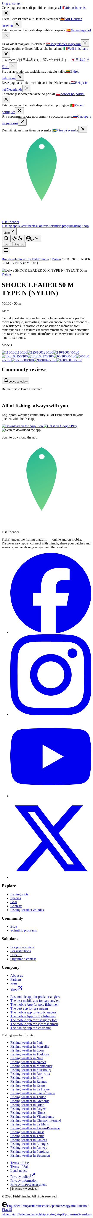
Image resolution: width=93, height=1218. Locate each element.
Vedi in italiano (75, 48)
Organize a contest (23, 959)
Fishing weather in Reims (27, 1085)
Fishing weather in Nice (26, 1058)
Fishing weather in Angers (28, 1109)
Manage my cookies (24, 1188)
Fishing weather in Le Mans (29, 1124)
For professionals (22, 947)
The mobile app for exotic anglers (33, 1012)
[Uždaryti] (20, 77)
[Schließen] (17, 24)
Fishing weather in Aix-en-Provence (35, 1128)
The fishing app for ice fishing (30, 1028)
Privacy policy (20, 1176)
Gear (23, 226)
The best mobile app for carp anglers (35, 1000)
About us (16, 975)
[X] (50, 877)
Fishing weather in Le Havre (30, 1089)
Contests (42, 226)
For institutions (20, 951)
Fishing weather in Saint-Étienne (32, 1093)
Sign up (19, 244)
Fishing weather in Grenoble (29, 1101)
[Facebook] (50, 632)
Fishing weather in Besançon (30, 1155)
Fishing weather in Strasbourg (30, 1070)
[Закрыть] (22, 122)
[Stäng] (83, 129)
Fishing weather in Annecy (28, 1147)
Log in (7, 244)
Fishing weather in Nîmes (27, 1112)
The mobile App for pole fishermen (34, 1004)
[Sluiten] (26, 88)
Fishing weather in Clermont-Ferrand (35, 1120)
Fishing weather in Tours (27, 1136)
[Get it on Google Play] (60, 426)
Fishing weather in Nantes (28, 1062)
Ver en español (78, 30)
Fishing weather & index (27, 910)
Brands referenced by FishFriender (25, 259)
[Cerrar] (6, 35)
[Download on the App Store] (23, 426)
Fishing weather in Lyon (27, 1050)
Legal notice (18, 1170)
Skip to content (12, 3)
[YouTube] (50, 796)
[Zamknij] (6, 99)
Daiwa (56, 259)
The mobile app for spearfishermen (34, 1024)
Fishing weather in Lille (26, 1077)
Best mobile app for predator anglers (35, 997)
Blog (78, 226)
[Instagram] (50, 714)
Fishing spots (11, 226)
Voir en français (72, 8)
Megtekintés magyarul (63, 44)
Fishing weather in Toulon (28, 1097)
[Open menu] (6, 250)
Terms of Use (19, 1163)
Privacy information (23, 1180)
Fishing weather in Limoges (29, 1144)
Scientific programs (61, 226)
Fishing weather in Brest (27, 1132)
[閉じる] (13, 65)
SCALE (16, 955)
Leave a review (18, 381)
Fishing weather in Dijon (27, 1105)
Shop (85, 226)
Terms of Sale (19, 1166)
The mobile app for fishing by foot (33, 1020)
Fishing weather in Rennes (28, 1081)
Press (14, 983)
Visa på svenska (65, 130)
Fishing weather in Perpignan (30, 1151)
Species (31, 226)
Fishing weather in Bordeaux (30, 1074)
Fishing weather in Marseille (29, 1046)
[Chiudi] (6, 54)
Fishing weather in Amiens (28, 1140)
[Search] (6, 238)
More (6, 232)
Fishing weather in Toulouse (29, 1054)
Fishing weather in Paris (26, 1042)
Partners (15, 979)
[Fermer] (6, 13)
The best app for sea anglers (29, 1008)
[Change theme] (17, 238)
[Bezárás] (85, 42)
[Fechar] (19, 110)
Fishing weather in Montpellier (31, 1066)
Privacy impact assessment (28, 1184)
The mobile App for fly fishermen (33, 1016)
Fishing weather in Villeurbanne (32, 1116)
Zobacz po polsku (70, 94)
